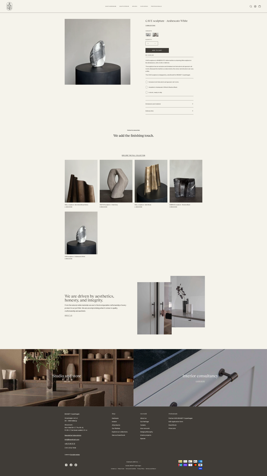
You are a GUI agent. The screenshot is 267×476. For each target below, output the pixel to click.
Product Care (121, 468)
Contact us (113, 468)
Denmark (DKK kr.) (132, 462)
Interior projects (145, 435)
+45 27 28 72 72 (70, 444)
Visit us (67, 381)
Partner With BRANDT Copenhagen (181, 418)
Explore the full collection (133, 155)
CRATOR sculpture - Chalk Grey (109, 204)
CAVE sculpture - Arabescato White (75, 256)
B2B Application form (176, 422)
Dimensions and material (153, 104)
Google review (75, 455)
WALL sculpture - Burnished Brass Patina (76, 204)
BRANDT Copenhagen (135, 465)
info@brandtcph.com (72, 440)
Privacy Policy (140, 468)
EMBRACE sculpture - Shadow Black (179, 204)
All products (116, 425)
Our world (143, 414)
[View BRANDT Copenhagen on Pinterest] (75, 465)
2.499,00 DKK (68, 207)
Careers (143, 425)
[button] (251, 6)
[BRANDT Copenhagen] (9, 6)
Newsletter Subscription (73, 435)
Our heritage (144, 422)
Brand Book (172, 425)
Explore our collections (120, 432)
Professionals (173, 414)
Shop (113, 414)
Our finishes (116, 428)
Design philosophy (146, 432)
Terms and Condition (131, 468)
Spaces (142, 438)
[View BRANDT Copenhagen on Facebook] (71, 465)
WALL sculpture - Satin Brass (143, 204)
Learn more (200, 381)
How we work (145, 428)
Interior (114, 422)
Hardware (115, 418)
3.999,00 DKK (103, 207)
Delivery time (149, 111)
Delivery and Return (151, 468)
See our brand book (118, 435)
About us (68, 315)
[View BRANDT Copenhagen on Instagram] (66, 465)
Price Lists (172, 428)
